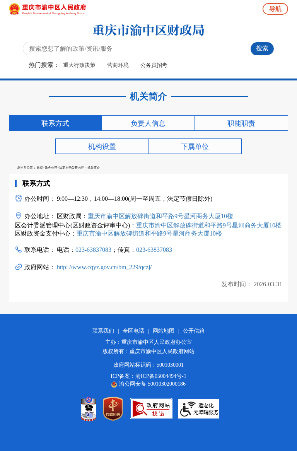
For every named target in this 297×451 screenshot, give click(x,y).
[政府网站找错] (151, 408)
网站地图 (163, 331)
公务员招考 (153, 65)
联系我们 (103, 331)
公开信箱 (194, 331)
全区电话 (133, 331)
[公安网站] (88, 409)
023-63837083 (93, 249)
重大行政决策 (79, 65)
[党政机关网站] (113, 409)
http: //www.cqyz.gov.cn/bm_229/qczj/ (103, 267)
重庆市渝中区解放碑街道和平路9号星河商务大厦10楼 (160, 216)
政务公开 (51, 167)
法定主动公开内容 (71, 167)
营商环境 (118, 65)
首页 (40, 167)
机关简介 (93, 167)
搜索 (262, 48)
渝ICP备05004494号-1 (160, 376)
